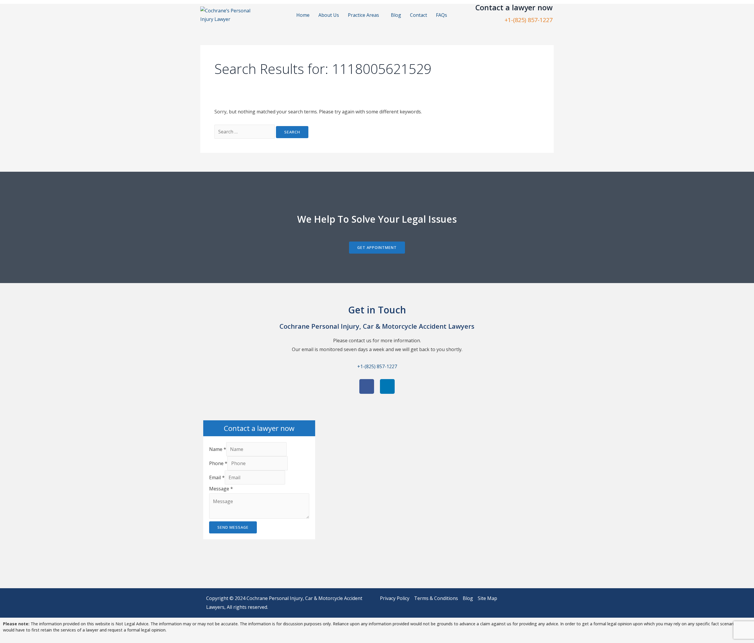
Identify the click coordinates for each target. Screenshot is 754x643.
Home (303, 15)
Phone (218, 463)
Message (221, 488)
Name (217, 449)
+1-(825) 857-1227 (529, 20)
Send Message (233, 527)
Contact (418, 15)
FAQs (441, 15)
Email (217, 477)
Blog (396, 15)
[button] (364, 15)
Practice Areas (363, 15)
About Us (328, 15)
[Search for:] (245, 131)
